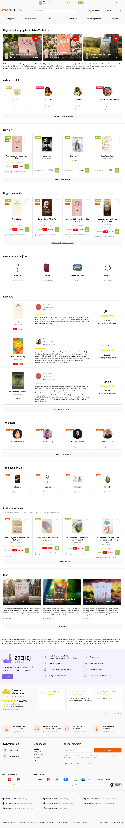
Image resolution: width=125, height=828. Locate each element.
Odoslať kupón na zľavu (62, 439)
